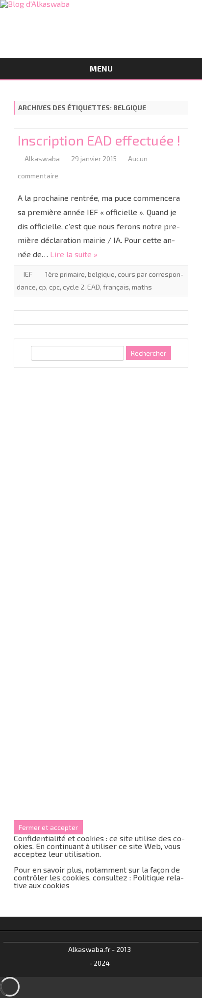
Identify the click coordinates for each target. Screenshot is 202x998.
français (116, 287)
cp (42, 287)
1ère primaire (65, 274)
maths (142, 287)
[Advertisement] (101, 483)
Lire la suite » (74, 254)
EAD (93, 287)
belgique (101, 274)
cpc (54, 287)
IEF (28, 274)
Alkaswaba (42, 158)
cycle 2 (73, 287)
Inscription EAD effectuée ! (99, 140)
